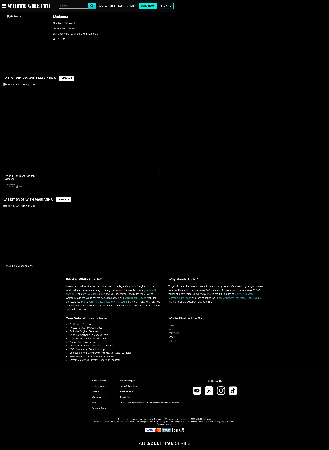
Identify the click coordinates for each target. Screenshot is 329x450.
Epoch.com (108, 422)
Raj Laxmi (122, 301)
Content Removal (164, 424)
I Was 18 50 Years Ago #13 (84, 34)
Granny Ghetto (11, 184)
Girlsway (239, 294)
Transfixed (240, 298)
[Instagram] (221, 390)
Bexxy (84, 301)
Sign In (166, 6)
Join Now (148, 6)
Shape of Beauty (225, 298)
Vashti (91, 301)
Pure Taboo (185, 298)
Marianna (9, 179)
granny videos (90, 294)
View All (67, 78)
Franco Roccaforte (106, 301)
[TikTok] (233, 390)
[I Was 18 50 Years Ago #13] (24, 234)
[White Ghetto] (29, 5)
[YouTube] (197, 390)
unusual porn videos (135, 298)
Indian (102, 294)
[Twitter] (209, 390)
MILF (74, 294)
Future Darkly (254, 298)
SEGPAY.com (197, 422)
